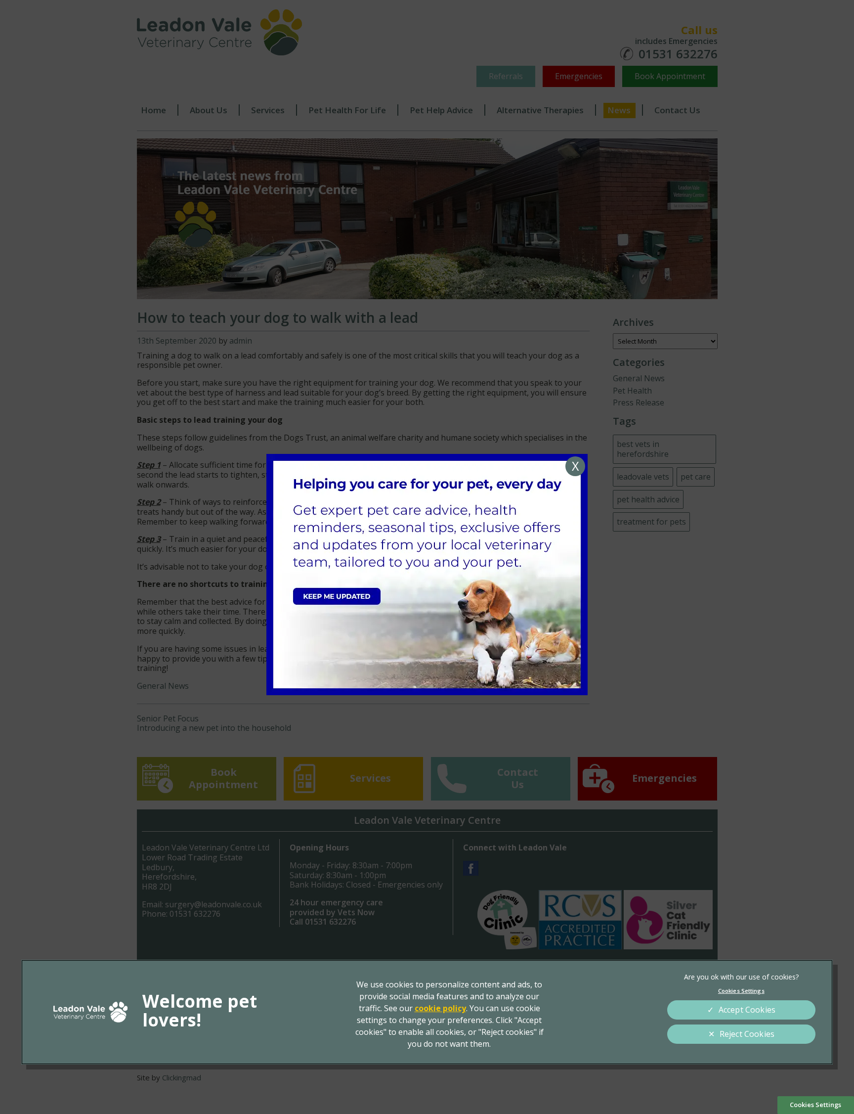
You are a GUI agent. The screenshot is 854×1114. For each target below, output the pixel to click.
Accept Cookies (747, 1009)
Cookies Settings (815, 1104)
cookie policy (440, 1008)
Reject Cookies (747, 1033)
